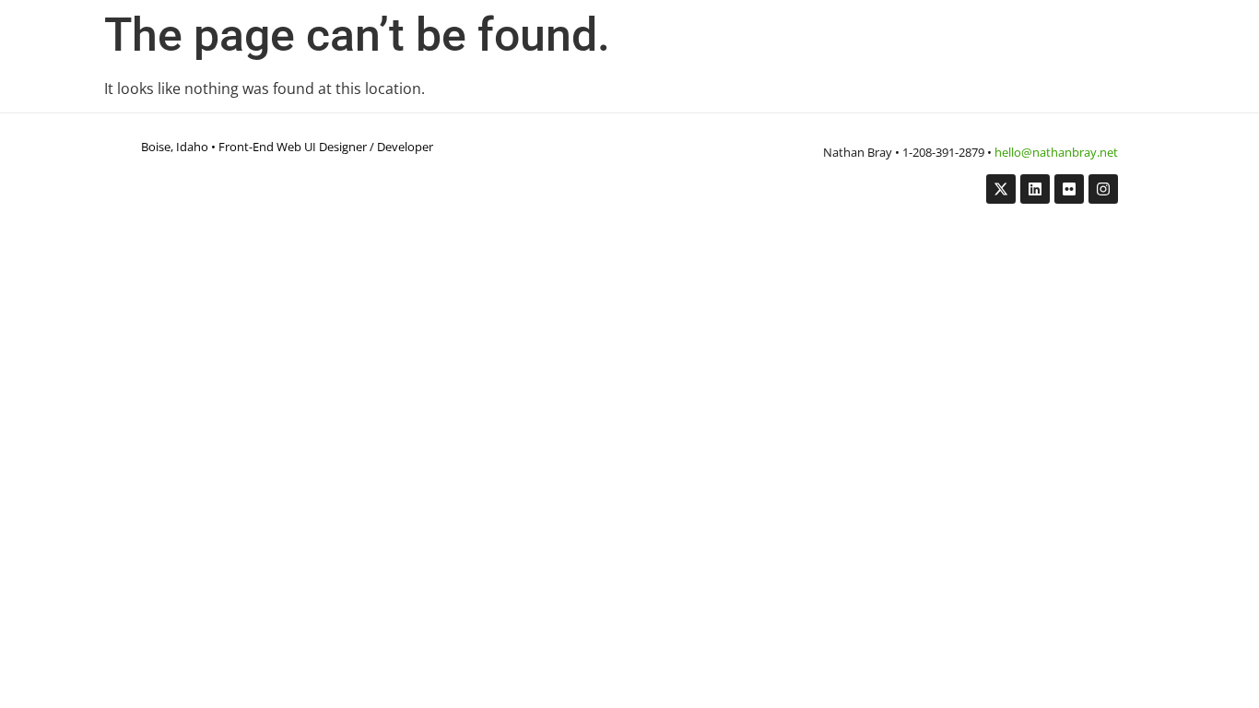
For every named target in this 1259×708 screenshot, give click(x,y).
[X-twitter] (1001, 189)
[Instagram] (1103, 189)
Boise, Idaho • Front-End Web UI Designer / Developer (287, 146)
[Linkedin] (1035, 189)
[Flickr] (1069, 189)
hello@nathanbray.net (1056, 152)
